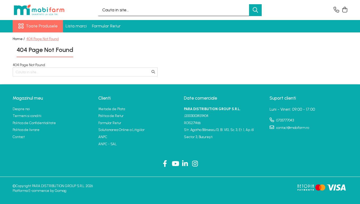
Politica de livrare (26, 130)
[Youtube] (175, 164)
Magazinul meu (28, 98)
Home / (19, 39)
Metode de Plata (111, 109)
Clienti (104, 98)
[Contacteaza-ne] (336, 10)
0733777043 (284, 120)
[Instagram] (195, 164)
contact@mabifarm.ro (292, 128)
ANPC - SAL (107, 144)
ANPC (102, 137)
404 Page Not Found (42, 39)
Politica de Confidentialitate (34, 123)
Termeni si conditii (27, 116)
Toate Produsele (42, 25)
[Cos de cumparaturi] (344, 10)
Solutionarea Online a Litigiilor (121, 130)
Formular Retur (106, 25)
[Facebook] (165, 164)
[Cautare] (255, 10)
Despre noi (21, 109)
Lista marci (76, 25)
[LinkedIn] (185, 164)
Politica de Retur (111, 116)
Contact (19, 137)
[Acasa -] (39, 10)
